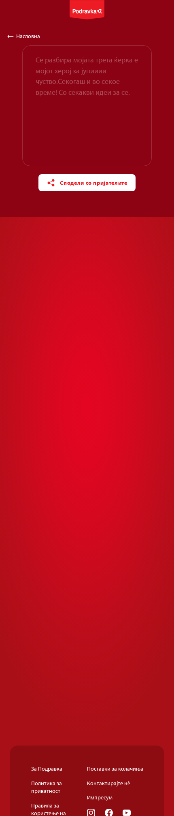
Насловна (28, 36)
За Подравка (46, 768)
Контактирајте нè (108, 783)
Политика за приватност (46, 787)
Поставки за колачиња (115, 768)
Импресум (99, 797)
